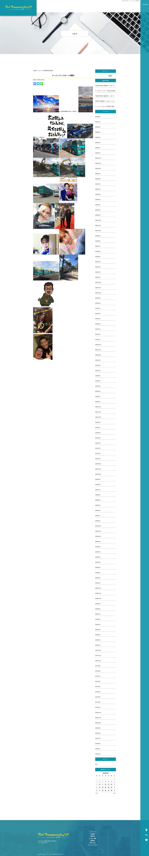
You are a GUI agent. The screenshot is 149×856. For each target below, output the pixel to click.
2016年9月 (97, 728)
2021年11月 (98, 412)
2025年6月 (97, 189)
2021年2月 (97, 453)
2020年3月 (97, 510)
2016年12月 (98, 712)
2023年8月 (97, 303)
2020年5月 (97, 500)
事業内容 (93, 836)
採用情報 (93, 840)
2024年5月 (97, 256)
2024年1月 (97, 277)
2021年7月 (97, 427)
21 (111, 787)
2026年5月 (97, 132)
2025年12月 (98, 158)
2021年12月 (98, 406)
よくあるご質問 (92, 838)
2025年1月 (97, 215)
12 (105, 784)
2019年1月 (97, 583)
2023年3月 (97, 329)
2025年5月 (97, 194)
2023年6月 (97, 313)
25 (102, 790)
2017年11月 (98, 655)
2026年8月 (97, 116)
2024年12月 (98, 220)
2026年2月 (97, 147)
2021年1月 (97, 458)
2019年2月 (97, 577)
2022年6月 (97, 375)
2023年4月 (97, 324)
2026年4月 (97, 137)
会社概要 (93, 834)
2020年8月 (97, 484)
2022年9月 (97, 360)
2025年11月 (98, 163)
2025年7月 (97, 184)
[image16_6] (46, 279)
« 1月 (96, 793)
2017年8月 (97, 671)
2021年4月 (97, 443)
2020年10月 (98, 474)
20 (108, 787)
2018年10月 (98, 598)
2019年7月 (97, 552)
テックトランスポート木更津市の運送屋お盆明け (105, 106)
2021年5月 (97, 438)
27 (108, 790)
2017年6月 (97, 681)
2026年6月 (97, 127)
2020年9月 (97, 479)
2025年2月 (97, 210)
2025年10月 (98, 168)
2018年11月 (98, 593)
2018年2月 (97, 640)
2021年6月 (97, 432)
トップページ (93, 831)
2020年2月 (97, 515)
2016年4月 (97, 754)
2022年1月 (97, 401)
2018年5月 (97, 624)
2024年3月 (97, 267)
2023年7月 (97, 308)
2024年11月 (98, 225)
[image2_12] (56, 137)
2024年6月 (97, 251)
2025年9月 (97, 173)
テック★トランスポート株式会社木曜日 (105, 90)
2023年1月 (97, 339)
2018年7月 (97, 614)
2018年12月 (98, 588)
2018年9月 (97, 603)
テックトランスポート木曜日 (63, 75)
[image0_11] (46, 111)
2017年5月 (97, 686)
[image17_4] (68, 279)
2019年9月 (97, 541)
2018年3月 (97, 634)
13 (108, 784)
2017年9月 (97, 666)
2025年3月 (97, 204)
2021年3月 (97, 448)
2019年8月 (97, 546)
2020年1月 (97, 520)
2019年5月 (97, 562)
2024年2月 (97, 272)
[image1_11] (85, 111)
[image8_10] (46, 176)
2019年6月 (97, 557)
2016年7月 (97, 738)
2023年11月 (98, 287)
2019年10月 (98, 536)
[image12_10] (44, 228)
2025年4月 (97, 199)
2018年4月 (97, 629)
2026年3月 (97, 142)
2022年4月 (97, 386)
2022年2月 (97, 396)
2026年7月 (97, 122)
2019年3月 (97, 572)
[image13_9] (64, 228)
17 (99, 787)
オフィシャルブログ (92, 845)
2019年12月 (98, 526)
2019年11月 (98, 531)
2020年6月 (97, 495)
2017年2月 (97, 702)
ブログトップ (105, 71)
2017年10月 (98, 660)
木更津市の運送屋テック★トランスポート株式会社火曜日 (105, 101)
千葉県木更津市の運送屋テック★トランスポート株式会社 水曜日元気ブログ (105, 96)
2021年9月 (97, 422)
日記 (96, 764)
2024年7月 (97, 246)
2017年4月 (97, 691)
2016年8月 (97, 733)
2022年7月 (97, 370)
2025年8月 (97, 179)
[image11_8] (68, 202)
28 (111, 790)
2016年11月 (98, 717)
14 (111, 784)
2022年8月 (97, 365)
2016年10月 (98, 723)
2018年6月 (97, 619)
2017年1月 (97, 707)
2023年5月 (97, 318)
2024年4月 (97, 261)
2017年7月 (97, 676)
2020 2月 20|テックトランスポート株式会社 (131, 0)
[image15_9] (72, 253)
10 (99, 784)
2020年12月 (98, 463)
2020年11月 (98, 469)
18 (102, 787)
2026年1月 (97, 153)
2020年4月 (97, 505)
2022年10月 (98, 355)
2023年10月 (98, 293)
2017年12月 (98, 650)
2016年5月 (97, 748)
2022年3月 (97, 391)
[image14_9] (46, 253)
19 (105, 787)
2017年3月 (97, 697)
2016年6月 (97, 743)
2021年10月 (98, 417)
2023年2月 (97, 334)
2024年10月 (98, 230)
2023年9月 (97, 298)
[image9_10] (72, 176)
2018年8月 (97, 609)
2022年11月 (98, 349)
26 (105, 790)
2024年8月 (97, 241)
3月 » (114, 793)
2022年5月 (97, 381)
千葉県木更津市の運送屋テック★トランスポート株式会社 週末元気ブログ (105, 85)
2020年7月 (97, 489)
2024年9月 (97, 236)
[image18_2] (46, 305)
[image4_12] (80, 137)
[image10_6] (46, 202)
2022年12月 (98, 344)
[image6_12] (72, 156)
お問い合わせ (93, 842)
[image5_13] (46, 156)
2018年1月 (97, 645)
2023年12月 (98, 282)
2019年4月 (97, 567)
